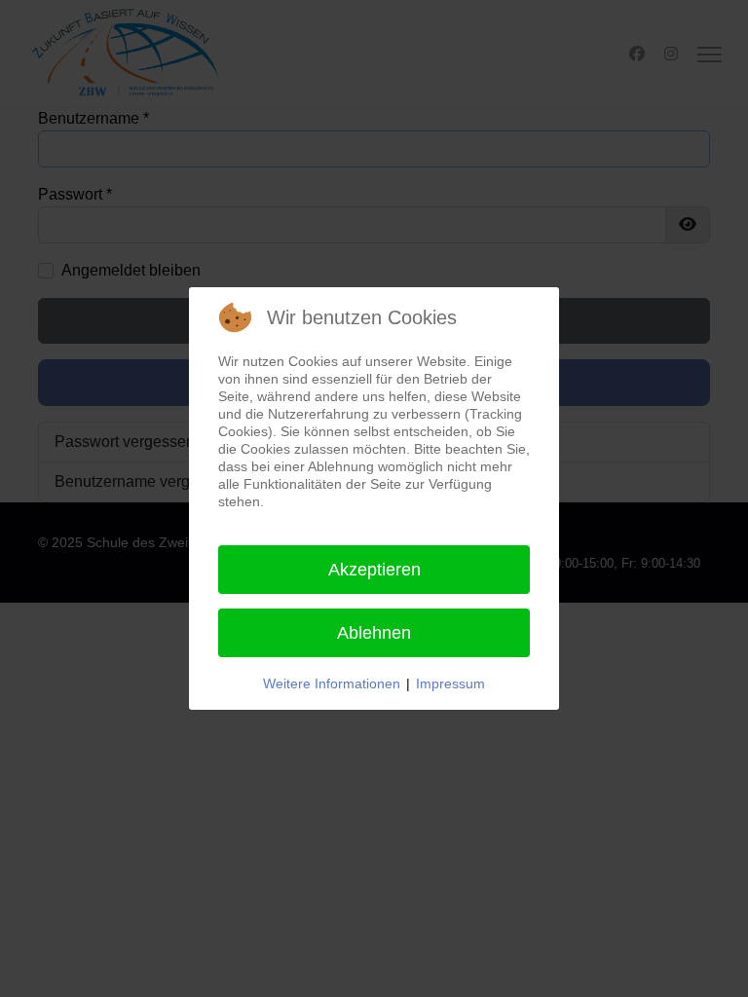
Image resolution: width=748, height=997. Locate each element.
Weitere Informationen (331, 683)
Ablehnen (374, 633)
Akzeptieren (374, 569)
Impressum (450, 683)
